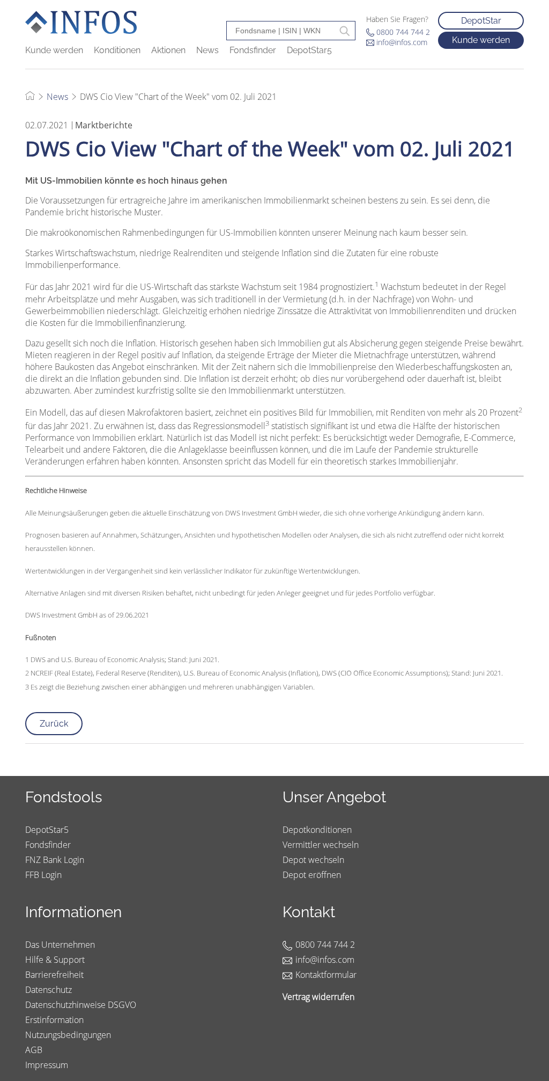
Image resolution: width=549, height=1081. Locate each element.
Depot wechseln (313, 860)
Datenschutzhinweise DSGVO (80, 1005)
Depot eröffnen (312, 875)
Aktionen (168, 50)
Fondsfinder (252, 50)
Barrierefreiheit (54, 975)
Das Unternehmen (60, 945)
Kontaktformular (326, 975)
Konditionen (117, 50)
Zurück (54, 724)
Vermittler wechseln (321, 845)
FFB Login (43, 875)
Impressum (46, 1065)
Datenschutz (48, 990)
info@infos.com (401, 42)
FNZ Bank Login (54, 860)
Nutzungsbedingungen (68, 1035)
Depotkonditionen (317, 830)
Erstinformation (54, 1020)
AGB (33, 1050)
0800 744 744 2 (403, 32)
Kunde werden (54, 50)
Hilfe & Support (55, 960)
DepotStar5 (309, 50)
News (207, 50)
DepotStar (481, 21)
